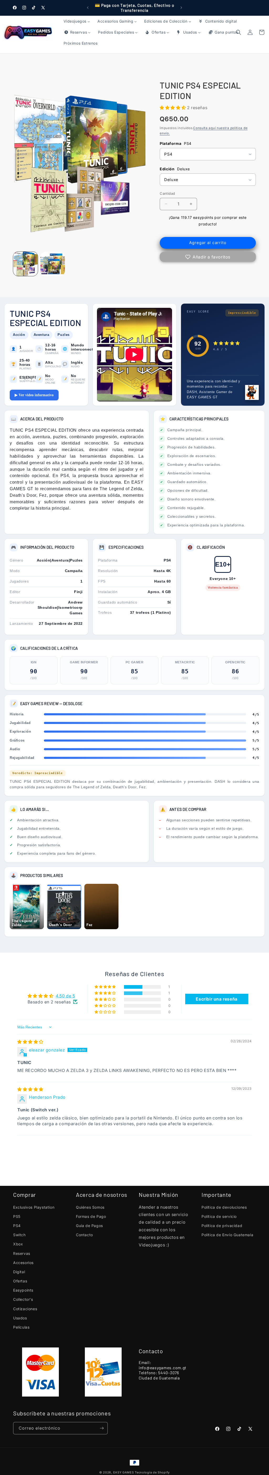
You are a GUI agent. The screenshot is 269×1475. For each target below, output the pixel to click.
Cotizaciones (25, 1309)
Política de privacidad (221, 1225)
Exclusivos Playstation (33, 1207)
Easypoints (23, 1290)
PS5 (16, 1216)
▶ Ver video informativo (34, 395)
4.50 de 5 (65, 995)
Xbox (18, 1244)
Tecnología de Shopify (152, 1472)
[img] (30, 1041)
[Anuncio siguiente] (181, 8)
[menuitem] (77, 21)
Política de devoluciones (224, 1207)
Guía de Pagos (89, 1225)
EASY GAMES (123, 1472)
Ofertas (20, 1281)
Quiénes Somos (90, 1207)
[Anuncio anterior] (88, 8)
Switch (19, 1235)
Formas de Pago (91, 1216)
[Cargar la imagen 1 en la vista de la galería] (25, 264)
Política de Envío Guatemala (227, 1235)
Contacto (84, 1235)
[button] (261, 32)
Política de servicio (219, 1216)
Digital (19, 1272)
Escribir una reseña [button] (216, 999)
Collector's (23, 1299)
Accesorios (23, 1262)
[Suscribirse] (101, 1428)
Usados (20, 1318)
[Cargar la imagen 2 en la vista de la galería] (52, 264)
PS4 (17, 1225)
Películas (21, 1327)
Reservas (21, 1253)
